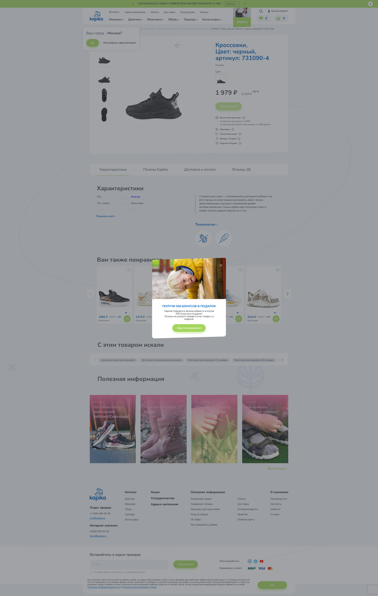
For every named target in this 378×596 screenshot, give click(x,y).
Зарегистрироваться (189, 328)
